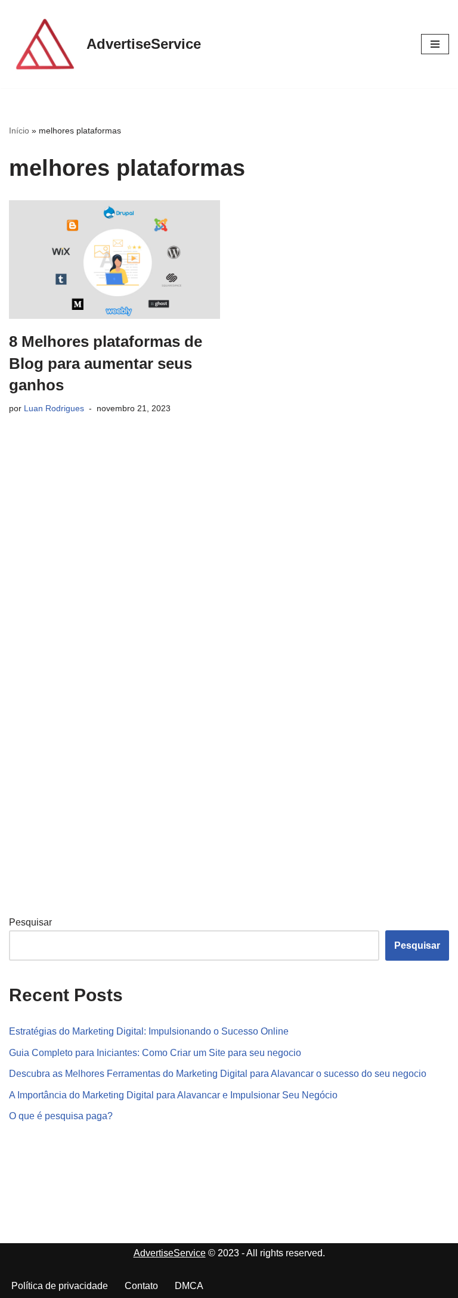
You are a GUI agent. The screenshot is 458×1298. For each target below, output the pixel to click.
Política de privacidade (59, 1286)
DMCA (189, 1286)
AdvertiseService (170, 1253)
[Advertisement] (98, 707)
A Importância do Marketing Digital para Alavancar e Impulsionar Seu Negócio (173, 1095)
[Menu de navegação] (435, 44)
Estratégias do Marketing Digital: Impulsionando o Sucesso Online (149, 1031)
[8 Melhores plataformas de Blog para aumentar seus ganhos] (114, 259)
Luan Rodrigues (54, 408)
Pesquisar (30, 922)
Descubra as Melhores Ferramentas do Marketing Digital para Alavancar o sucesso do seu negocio (217, 1074)
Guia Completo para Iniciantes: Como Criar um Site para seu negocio (155, 1053)
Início (19, 130)
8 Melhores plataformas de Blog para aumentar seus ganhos (105, 363)
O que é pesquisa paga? (61, 1116)
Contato (141, 1286)
